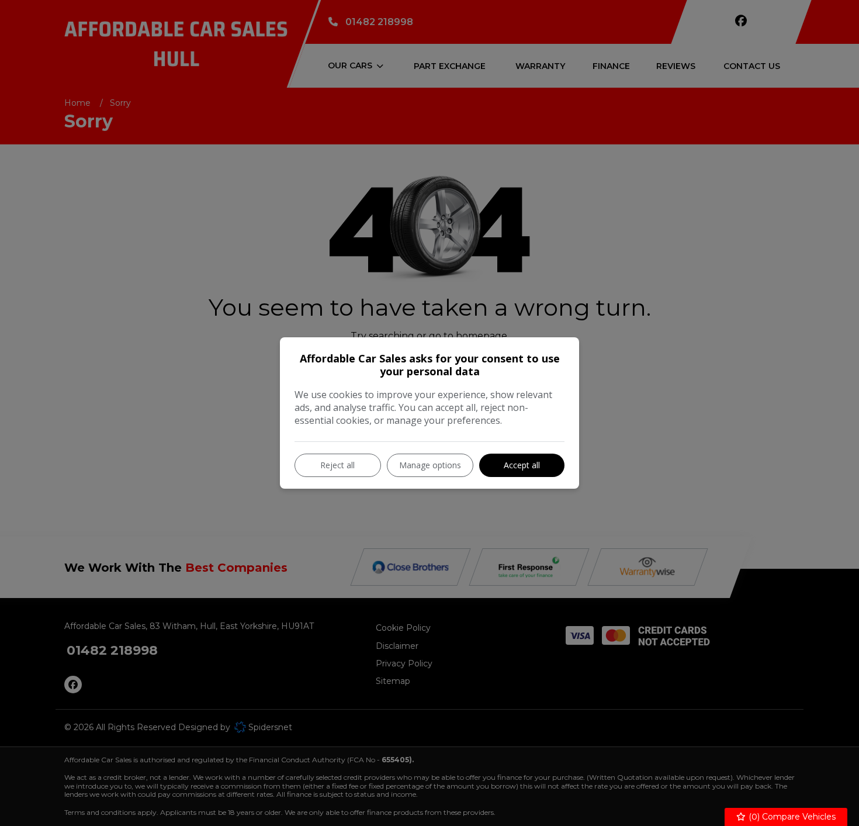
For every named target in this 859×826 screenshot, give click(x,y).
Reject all (337, 465)
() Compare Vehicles (791, 816)
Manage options (430, 465)
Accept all (522, 465)
